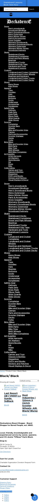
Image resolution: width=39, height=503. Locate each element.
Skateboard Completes (18, 56)
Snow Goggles (14, 40)
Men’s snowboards (16, 28)
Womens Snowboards (17, 42)
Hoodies (12, 92)
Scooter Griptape (15, 136)
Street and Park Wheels (18, 58)
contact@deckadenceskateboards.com (14, 470)
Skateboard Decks (16, 54)
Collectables (9, 168)
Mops (10, 164)
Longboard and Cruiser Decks (21, 80)
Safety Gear (9, 108)
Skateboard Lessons (17, 68)
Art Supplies (9, 154)
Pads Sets (12, 112)
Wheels (11, 128)
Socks (11, 100)
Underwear (13, 102)
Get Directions (5, 452)
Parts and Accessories (18, 134)
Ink (9, 162)
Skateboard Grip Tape (18, 64)
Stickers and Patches (17, 178)
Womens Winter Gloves (18, 48)
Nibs (10, 166)
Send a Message (6, 492)
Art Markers (13, 158)
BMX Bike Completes (17, 152)
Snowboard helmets (17, 50)
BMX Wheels (13, 150)
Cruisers (7, 70)
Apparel (7, 88)
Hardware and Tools (17, 66)
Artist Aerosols (14, 156)
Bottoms (12, 98)
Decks (11, 138)
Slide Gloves (13, 120)
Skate (6, 52)
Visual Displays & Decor (18, 180)
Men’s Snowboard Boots (19, 32)
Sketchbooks (14, 160)
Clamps (11, 132)
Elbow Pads (13, 116)
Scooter (7, 122)
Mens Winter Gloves (17, 36)
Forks (10, 140)
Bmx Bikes (8, 142)
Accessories (13, 104)
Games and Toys (15, 170)
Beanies (11, 96)
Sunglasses (13, 106)
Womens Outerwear (17, 46)
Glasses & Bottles (15, 172)
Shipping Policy (5, 482)
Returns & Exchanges (8, 484)
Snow (6, 26)
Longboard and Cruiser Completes (23, 72)
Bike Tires (12, 148)
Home (2, 371)
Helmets (12, 110)
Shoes (7, 82)
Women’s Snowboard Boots (20, 44)
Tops (10, 90)
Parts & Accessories (17, 38)
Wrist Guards (13, 118)
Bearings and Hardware (18, 76)
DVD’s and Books (15, 176)
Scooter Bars (14, 126)
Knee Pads (12, 114)
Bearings (12, 60)
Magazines (13, 174)
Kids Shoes (13, 86)
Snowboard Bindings (17, 30)
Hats (10, 94)
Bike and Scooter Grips (18, 130)
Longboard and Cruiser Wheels (21, 74)
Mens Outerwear (15, 34)
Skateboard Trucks (16, 62)
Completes (13, 124)
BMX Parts (12, 146)
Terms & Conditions (7, 486)
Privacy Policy (5, 488)
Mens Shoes (13, 84)
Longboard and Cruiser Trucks (21, 78)
